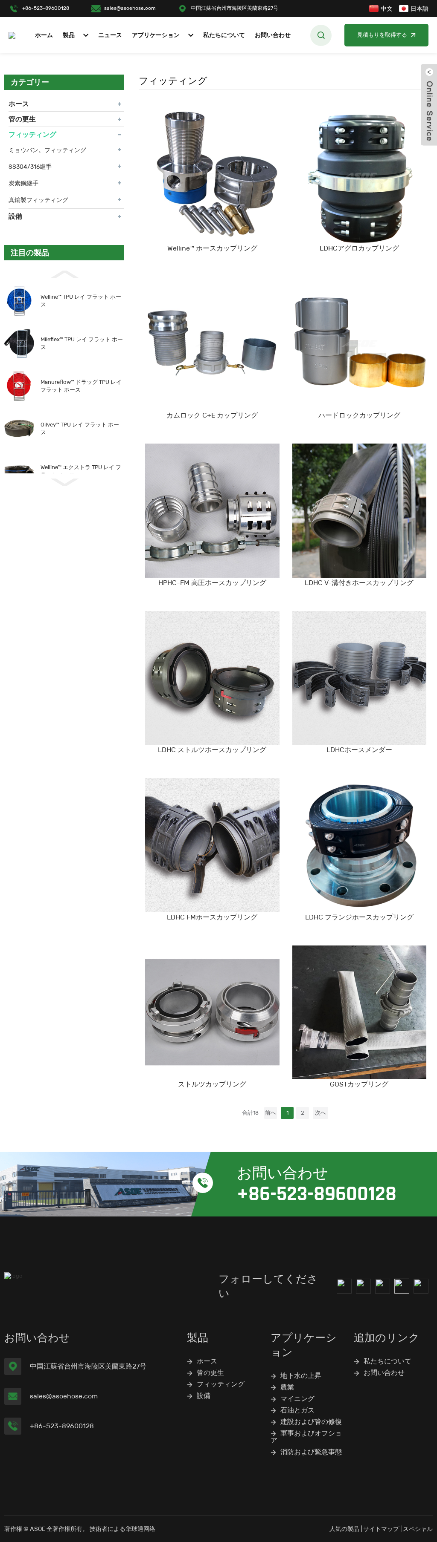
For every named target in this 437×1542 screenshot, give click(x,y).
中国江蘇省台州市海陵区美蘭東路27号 (234, 8)
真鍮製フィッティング (38, 200)
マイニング (297, 1399)
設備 (15, 216)
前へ (270, 1113)
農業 (287, 1387)
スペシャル (418, 1529)
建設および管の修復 (311, 1422)
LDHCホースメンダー (359, 750)
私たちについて (224, 35)
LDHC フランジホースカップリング (359, 917)
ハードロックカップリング (359, 415)
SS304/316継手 (30, 166)
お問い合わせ (273, 35)
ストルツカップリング (212, 1084)
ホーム (44, 35)
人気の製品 (344, 1529)
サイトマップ (381, 1529)
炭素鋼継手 (23, 183)
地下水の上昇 (300, 1376)
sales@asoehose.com (130, 8)
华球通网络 (140, 1529)
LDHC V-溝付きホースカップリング (359, 583)
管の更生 (22, 119)
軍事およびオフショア (306, 1436)
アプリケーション (156, 35)
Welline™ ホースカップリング (212, 248)
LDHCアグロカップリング (359, 248)
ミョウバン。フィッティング (47, 150)
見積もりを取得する (382, 35)
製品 (69, 35)
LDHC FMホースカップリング (212, 917)
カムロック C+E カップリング (212, 415)
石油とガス (297, 1410)
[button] (64, 273)
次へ (320, 1113)
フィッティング (32, 134)
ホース (19, 104)
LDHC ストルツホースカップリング (212, 750)
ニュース (110, 35)
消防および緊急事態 (311, 1452)
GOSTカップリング (359, 1084)
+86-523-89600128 (45, 8)
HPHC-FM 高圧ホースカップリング (212, 583)
